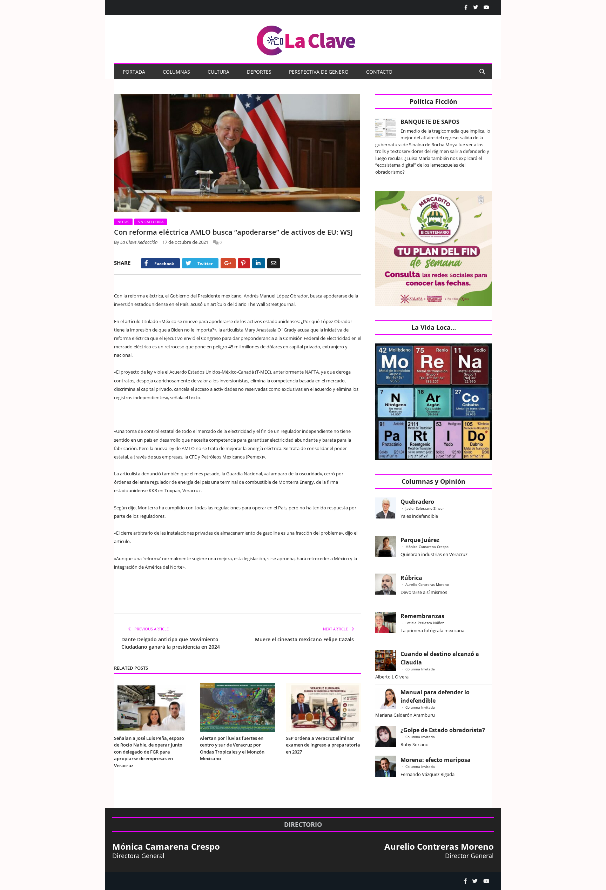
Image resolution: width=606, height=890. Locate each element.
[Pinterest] (244, 263)
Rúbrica (411, 578)
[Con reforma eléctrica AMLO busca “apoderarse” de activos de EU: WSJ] (237, 154)
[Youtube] (486, 7)
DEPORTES (259, 71)
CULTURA (218, 71)
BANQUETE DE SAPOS (429, 122)
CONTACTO (379, 71)
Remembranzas (422, 616)
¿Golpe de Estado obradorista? (442, 730)
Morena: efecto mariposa (435, 760)
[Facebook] (466, 7)
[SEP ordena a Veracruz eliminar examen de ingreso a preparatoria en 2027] (323, 707)
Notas (123, 221)
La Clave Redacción (139, 242)
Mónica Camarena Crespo (427, 546)
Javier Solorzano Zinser (424, 508)
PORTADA (134, 71)
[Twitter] (475, 7)
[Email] (273, 263)
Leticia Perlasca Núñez (424, 622)
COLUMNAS (176, 71)
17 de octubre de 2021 (185, 242)
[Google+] (228, 263)
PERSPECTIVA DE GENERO (319, 71)
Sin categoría (150, 221)
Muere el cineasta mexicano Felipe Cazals (304, 639)
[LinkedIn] (258, 263)
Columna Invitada (420, 669)
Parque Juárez (419, 540)
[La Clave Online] (306, 39)
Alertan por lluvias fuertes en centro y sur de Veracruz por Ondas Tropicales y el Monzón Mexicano (232, 748)
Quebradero (417, 502)
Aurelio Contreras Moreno (427, 584)
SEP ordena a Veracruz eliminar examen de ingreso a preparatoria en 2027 (323, 745)
